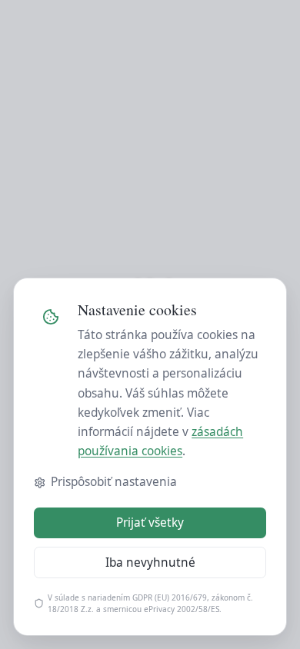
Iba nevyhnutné (150, 562)
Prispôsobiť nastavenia (114, 482)
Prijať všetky (150, 522)
